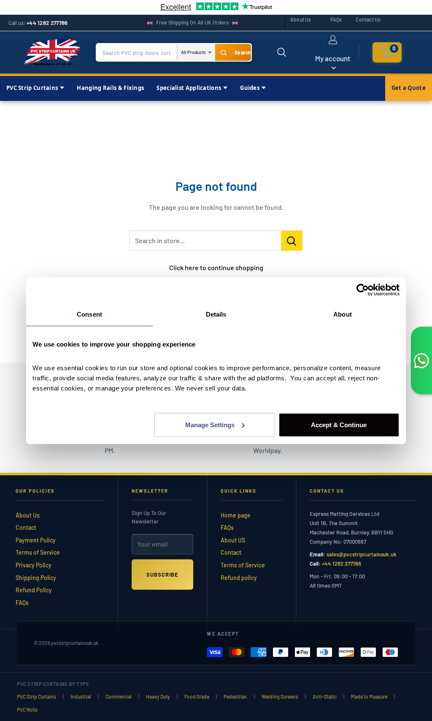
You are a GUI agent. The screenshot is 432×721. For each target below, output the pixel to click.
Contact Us (368, 19)
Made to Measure (369, 696)
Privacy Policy (33, 565)
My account (332, 58)
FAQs (336, 19)
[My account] (333, 40)
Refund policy (239, 577)
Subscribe (162, 574)
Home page (236, 515)
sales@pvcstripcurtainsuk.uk (362, 554)
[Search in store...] (291, 240)
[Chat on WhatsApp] (421, 360)
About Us (300, 19)
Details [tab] (216, 314)
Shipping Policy (36, 577)
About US (233, 540)
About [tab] (342, 314)
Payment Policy (36, 540)
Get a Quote (409, 88)
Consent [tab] (89, 314)
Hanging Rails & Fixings (110, 88)
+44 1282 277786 (47, 22)
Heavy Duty (158, 696)
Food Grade (196, 696)
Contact (26, 527)
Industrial (80, 696)
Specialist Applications (189, 88)
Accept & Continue (339, 424)
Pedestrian (235, 696)
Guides (249, 88)
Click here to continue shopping (216, 267)
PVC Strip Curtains (32, 88)
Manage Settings (210, 424)
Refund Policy (34, 590)
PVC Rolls (27, 710)
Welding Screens (280, 696)
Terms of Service (38, 552)
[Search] (233, 52)
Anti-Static (325, 696)
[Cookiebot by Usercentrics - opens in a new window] (363, 290)
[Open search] (282, 52)
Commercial (118, 696)
